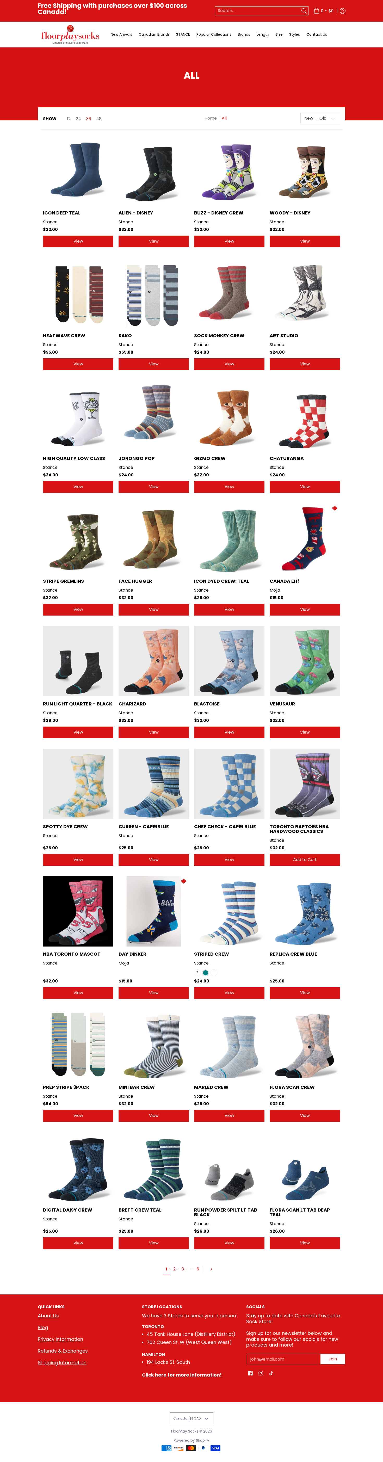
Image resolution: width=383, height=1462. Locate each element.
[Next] (213, 1269)
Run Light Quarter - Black (77, 704)
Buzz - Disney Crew (218, 213)
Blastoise (207, 704)
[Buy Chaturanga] (305, 415)
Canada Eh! (284, 581)
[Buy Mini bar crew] (154, 1044)
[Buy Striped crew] (229, 911)
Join (333, 1359)
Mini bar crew (137, 1087)
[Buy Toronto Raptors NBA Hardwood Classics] (305, 784)
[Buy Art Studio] (305, 293)
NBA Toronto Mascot (72, 954)
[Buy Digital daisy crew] (78, 1167)
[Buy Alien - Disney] (154, 170)
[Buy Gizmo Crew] (229, 415)
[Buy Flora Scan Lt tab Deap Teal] (305, 1167)
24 (78, 118)
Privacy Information (60, 1339)
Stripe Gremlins (63, 581)
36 (88, 118)
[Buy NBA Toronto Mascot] (78, 911)
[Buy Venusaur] (305, 661)
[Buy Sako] (154, 293)
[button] (250, 1374)
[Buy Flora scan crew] (305, 1044)
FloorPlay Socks (184, 1431)
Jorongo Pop (137, 458)
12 (69, 118)
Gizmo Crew (210, 458)
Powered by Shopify (191, 1440)
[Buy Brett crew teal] (154, 1167)
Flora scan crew (292, 1087)
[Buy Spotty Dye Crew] (78, 784)
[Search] (304, 11)
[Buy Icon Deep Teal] (78, 170)
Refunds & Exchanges (63, 1351)
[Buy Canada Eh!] (305, 538)
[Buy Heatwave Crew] (78, 293)
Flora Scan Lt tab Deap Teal (300, 1212)
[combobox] (257, 11)
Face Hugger (135, 581)
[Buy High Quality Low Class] (78, 415)
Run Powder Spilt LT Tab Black (225, 1212)
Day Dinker (132, 954)
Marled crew (211, 1087)
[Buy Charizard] (154, 661)
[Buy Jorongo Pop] (154, 415)
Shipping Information (62, 1362)
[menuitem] (323, 11)
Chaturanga (287, 458)
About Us (48, 1315)
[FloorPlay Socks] (70, 34)
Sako (125, 335)
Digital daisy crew (67, 1210)
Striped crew (211, 954)
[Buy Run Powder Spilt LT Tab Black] (229, 1167)
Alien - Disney (136, 213)
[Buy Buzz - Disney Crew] (229, 170)
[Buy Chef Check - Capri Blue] (229, 784)
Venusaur (282, 704)
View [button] (78, 241)
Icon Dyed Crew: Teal (221, 581)
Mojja (275, 590)
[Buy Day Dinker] (154, 911)
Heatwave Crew (64, 335)
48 (99, 118)
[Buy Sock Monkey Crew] (229, 293)
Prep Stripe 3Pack (66, 1087)
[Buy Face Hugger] (154, 538)
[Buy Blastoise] (229, 661)
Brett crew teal (140, 1210)
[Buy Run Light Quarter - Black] (78, 661)
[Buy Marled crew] (229, 1044)
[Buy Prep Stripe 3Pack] (78, 1044)
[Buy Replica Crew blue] (305, 911)
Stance (50, 222)
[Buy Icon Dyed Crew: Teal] (229, 538)
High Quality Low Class (74, 458)
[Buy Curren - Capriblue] (154, 784)
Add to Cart (305, 860)
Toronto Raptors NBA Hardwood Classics (299, 828)
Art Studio (284, 335)
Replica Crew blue (293, 954)
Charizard (132, 704)
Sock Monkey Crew (219, 335)
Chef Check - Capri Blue (225, 826)
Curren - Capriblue (144, 826)
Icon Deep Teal (62, 213)
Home (211, 118)
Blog (43, 1327)
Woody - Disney (290, 213)
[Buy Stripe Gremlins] (78, 538)
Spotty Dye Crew (65, 826)
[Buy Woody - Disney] (305, 170)
